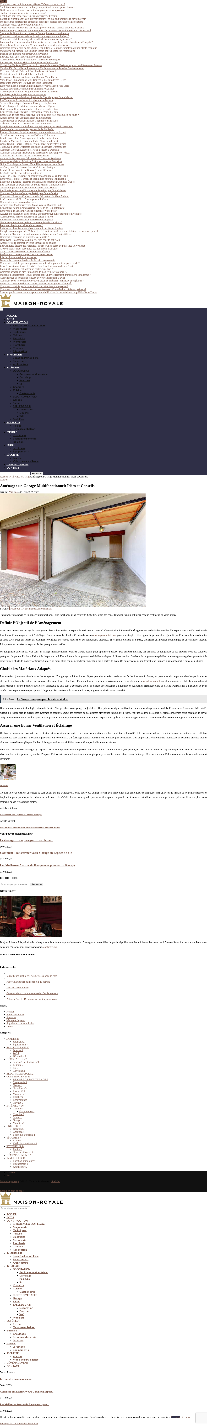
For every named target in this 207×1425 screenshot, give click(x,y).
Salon (16, 402)
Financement (20, 360)
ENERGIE (11, 432)
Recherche (37, 473)
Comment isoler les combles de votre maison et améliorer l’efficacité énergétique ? (42, 280)
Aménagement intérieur (33, 373)
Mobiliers (18, 419)
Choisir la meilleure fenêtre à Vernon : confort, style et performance (34, 45)
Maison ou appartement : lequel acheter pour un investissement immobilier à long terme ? (45, 274)
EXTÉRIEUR (13, 422)
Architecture (20, 364)
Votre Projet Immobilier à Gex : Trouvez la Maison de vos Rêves (33, 80)
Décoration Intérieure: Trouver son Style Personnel (26, 82)
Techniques (20, 331)
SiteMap (55, 1181)
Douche (24, 412)
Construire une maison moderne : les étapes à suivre (26, 216)
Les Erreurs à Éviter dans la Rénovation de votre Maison (29, 112)
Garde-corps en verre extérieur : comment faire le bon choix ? (31, 222)
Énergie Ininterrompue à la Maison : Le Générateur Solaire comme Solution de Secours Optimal (49, 231)
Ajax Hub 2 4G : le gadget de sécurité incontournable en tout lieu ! (34, 176)
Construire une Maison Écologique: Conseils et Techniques (30, 59)
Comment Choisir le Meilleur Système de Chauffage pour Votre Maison (36, 97)
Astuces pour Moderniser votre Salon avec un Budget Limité (31, 205)
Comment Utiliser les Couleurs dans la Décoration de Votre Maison (34, 196)
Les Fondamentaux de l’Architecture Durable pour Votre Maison (33, 190)
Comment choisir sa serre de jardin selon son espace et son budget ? (34, 36)
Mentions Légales (15, 1020)
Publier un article (15, 1014)
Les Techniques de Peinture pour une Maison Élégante (28, 106)
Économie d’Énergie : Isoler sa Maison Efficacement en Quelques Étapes (37, 181)
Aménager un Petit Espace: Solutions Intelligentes (25, 117)
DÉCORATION (21, 370)
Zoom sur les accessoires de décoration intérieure (25, 251)
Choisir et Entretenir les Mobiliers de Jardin (22, 74)
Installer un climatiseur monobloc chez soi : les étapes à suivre (31, 228)
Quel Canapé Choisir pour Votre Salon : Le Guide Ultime (29, 109)
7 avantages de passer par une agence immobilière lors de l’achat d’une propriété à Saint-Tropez (48, 292)
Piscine (17, 425)
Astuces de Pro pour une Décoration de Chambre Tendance (30, 158)
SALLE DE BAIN (22, 406)
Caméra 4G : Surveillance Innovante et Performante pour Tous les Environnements (42, 68)
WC (21, 415)
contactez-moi (50, 947)
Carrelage (25, 377)
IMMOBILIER (14, 354)
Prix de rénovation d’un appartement (18, 257)
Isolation (18, 441)
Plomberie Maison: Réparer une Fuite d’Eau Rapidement (29, 141)
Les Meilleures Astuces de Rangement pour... (24, 1404)
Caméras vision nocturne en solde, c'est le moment (32, 993)
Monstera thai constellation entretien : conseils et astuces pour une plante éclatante (41, 21)
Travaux (18, 348)
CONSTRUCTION (17, 322)
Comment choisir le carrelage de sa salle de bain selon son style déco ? (36, 39)
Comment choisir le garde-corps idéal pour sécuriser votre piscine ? (34, 286)
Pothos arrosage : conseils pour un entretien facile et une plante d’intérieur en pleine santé (45, 30)
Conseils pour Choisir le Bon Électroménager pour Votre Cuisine (33, 144)
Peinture (24, 380)
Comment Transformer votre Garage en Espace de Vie (36, 852)
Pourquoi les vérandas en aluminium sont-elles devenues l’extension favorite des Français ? (46, 42)
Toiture (17, 335)
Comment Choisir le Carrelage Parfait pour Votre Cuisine (29, 193)
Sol (21, 383)
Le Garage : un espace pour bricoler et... (26, 840)
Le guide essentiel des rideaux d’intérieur (21, 173)
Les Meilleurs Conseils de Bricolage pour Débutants (26, 170)
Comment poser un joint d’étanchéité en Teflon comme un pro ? (32, 4)
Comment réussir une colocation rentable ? (21, 24)
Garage (17, 399)
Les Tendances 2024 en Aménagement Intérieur (24, 199)
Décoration (26, 409)
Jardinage (19, 448)
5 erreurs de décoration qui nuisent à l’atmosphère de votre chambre (34, 33)
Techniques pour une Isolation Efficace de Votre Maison (28, 187)
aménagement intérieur (104, 635)
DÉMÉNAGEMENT (17, 464)
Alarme (17, 457)
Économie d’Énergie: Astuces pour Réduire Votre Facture (29, 77)
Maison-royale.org (9, 1181)
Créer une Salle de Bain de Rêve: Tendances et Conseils (28, 71)
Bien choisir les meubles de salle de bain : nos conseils (27, 260)
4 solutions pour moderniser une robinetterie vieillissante (28, 16)
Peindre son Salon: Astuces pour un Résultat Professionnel (30, 138)
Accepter (175, 1417)
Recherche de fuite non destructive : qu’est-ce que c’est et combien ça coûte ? (39, 114)
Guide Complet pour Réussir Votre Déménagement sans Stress (32, 164)
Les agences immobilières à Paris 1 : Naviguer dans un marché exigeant (36, 266)
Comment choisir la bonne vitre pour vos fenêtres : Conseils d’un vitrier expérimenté (43, 289)
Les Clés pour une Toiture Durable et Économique (25, 56)
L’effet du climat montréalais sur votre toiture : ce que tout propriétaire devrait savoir (43, 18)
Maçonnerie (20, 328)
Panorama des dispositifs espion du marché (28, 981)
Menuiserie (19, 341)
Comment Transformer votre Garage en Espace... (27, 1391)
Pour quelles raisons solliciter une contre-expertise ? (26, 269)
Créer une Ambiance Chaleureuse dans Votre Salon (26, 123)
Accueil (4, 476)
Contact (10, 1026)
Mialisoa (13, 492)
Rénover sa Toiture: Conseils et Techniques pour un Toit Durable (33, 178)
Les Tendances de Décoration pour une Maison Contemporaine (32, 184)
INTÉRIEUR (13, 367)
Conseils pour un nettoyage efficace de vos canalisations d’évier (32, 277)
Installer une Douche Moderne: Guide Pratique (24, 53)
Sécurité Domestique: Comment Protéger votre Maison (28, 103)
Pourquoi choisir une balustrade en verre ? (21, 225)
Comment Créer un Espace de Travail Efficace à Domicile (29, 149)
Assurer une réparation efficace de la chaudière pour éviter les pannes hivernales (41, 213)
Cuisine (17, 390)
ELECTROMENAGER (25, 396)
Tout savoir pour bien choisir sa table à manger (24, 13)
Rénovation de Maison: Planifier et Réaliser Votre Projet (28, 210)
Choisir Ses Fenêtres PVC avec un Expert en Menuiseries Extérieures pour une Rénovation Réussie (51, 65)
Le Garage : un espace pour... (16, 1379)
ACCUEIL (11, 315)
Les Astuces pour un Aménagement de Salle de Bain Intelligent (32, 208)
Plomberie (19, 344)
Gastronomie (27, 393)
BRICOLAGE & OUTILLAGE (29, 325)
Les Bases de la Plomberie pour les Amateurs (23, 94)
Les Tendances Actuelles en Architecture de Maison (26, 100)
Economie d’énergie (24, 438)
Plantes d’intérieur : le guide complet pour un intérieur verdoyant (33, 132)
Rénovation (20, 351)
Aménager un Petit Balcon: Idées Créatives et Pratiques (28, 167)
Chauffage (19, 435)
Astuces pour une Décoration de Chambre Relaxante (27, 88)
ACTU (10, 318)
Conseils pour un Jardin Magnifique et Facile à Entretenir (29, 91)
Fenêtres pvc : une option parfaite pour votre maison (26, 254)
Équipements (21, 451)
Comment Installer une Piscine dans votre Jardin (24, 155)
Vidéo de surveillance (25, 461)
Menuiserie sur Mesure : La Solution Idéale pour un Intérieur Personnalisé (37, 50)
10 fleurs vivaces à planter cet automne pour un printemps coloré (33, 10)
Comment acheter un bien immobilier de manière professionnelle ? (33, 271)
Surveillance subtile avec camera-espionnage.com (31, 976)
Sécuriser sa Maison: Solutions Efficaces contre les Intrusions (31, 161)
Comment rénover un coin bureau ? (18, 202)
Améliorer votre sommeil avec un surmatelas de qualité (28, 242)
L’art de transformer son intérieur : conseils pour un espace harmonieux (36, 126)
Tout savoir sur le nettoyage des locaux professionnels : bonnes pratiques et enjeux (42, 27)
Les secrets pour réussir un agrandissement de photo (26, 219)
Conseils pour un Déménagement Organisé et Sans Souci (29, 120)
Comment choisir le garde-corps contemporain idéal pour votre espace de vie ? (40, 263)
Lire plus (185, 1417)
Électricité (19, 338)
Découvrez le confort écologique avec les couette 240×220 (30, 239)
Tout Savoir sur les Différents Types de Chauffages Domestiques (33, 146)
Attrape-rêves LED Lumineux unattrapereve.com (31, 999)
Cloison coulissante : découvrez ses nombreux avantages (29, 248)
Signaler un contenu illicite (20, 1023)
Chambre (18, 386)
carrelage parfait (151, 681)
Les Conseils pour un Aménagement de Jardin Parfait (27, 129)
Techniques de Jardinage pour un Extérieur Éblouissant (28, 135)
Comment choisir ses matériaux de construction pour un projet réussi (35, 152)
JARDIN (11, 444)
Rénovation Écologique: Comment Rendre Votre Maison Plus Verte (34, 85)
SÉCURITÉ (12, 454)
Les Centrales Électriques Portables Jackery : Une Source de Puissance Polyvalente (42, 245)
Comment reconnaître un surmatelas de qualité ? (24, 237)
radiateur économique (17, 987)
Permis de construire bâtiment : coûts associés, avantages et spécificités (36, 283)
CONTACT (12, 467)
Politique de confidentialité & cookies (19, 1423)
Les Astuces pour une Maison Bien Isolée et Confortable (29, 62)
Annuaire (11, 1017)
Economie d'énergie (24, 1134)
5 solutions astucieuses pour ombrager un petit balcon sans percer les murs (37, 7)
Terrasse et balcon (24, 428)
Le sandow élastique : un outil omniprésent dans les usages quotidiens (35, 234)
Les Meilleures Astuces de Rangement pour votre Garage (37, 865)
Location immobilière (25, 357)
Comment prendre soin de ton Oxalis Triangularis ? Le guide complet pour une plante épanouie (48, 48)
